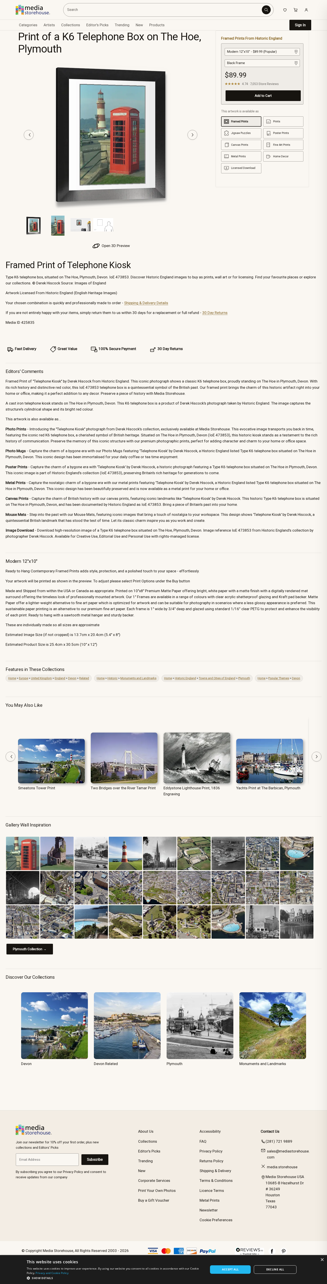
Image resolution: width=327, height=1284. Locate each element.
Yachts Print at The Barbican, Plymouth (268, 788)
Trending (122, 25)
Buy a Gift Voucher (153, 1200)
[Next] (192, 135)
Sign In (300, 25)
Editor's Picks (97, 25)
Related (84, 678)
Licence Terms (212, 1190)
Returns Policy (211, 1161)
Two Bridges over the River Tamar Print (123, 788)
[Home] (36, 10)
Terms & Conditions (216, 1180)
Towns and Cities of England (217, 678)
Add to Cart (263, 96)
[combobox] (163, 10)
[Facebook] (272, 1253)
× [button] (322, 1260)
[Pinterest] (283, 1253)
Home (12, 678)
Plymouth (244, 678)
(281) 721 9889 (279, 1141)
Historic (112, 678)
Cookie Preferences (216, 1220)
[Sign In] (306, 10)
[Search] (266, 9)
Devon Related (106, 1063)
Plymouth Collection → (29, 949)
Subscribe (95, 1159)
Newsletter (209, 1210)
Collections (70, 25)
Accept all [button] (230, 1269)
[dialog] (163, 1269)
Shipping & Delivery (215, 1171)
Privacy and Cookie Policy (52, 1273)
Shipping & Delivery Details (146, 303)
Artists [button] (49, 25)
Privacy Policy (211, 1151)
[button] (115, 1278)
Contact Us (270, 1131)
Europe (23, 678)
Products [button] (157, 25)
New (139, 25)
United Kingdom (41, 678)
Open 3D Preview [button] (115, 245)
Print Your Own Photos (157, 1190)
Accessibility (210, 1131)
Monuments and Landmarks (138, 678)
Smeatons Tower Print (36, 788)
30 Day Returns (215, 312)
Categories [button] (28, 25)
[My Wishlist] (285, 10)
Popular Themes (278, 678)
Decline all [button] (275, 1269)
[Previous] (29, 135)
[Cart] (296, 10)
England (60, 678)
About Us (145, 1131)
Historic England (185, 678)
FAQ (203, 1141)
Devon (72, 678)
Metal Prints (210, 1200)
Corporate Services (154, 1180)
